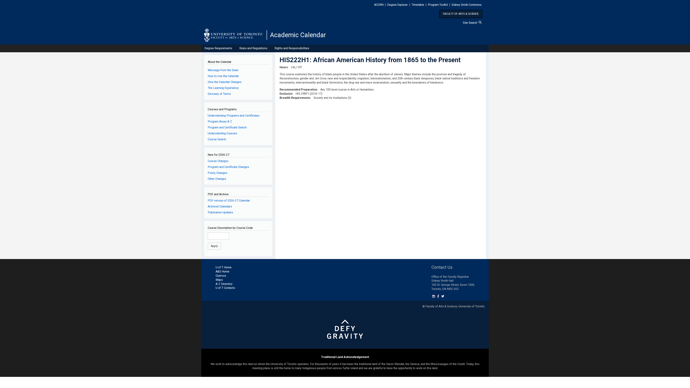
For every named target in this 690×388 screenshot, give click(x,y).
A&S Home (222, 271)
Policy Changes (217, 173)
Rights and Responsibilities (292, 48)
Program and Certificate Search (227, 127)
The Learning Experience (223, 88)
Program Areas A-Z (220, 121)
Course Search (217, 139)
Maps (219, 279)
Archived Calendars (220, 206)
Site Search (471, 22)
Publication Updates (220, 212)
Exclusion (286, 93)
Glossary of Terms (219, 94)
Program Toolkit (438, 4)
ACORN (378, 4)
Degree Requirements (218, 48)
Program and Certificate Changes (228, 167)
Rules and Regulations (253, 48)
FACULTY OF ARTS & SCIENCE (461, 13)
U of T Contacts (225, 288)
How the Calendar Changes (225, 82)
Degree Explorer (397, 4)
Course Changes (218, 161)
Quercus (221, 275)
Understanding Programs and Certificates (233, 115)
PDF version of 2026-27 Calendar (229, 200)
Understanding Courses (222, 133)
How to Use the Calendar (223, 76)
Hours (284, 67)
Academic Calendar (298, 35)
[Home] (235, 35)
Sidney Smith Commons (467, 4)
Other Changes (217, 179)
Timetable (417, 4)
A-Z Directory (224, 284)
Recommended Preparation (298, 89)
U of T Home (223, 267)
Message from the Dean (223, 70)
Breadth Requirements (295, 98)
